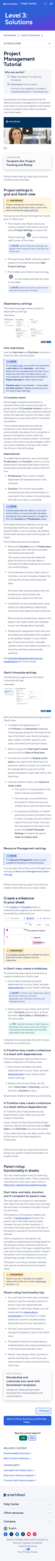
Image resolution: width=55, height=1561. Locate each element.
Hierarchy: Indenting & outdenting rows (25, 1185)
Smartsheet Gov (40, 91)
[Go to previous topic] (43, 1411)
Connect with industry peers (19, 1480)
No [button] (32, 1437)
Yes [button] (23, 1437)
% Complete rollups (15, 954)
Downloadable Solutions (17, 1453)
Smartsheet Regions (20, 91)
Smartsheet (10, 35)
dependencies (16, 987)
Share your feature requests (19, 1475)
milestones (40, 1281)
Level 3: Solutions (30, 35)
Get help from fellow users (18, 1470)
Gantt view (17, 365)
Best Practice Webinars (16, 1458)
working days (22, 1218)
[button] (45, 3)
